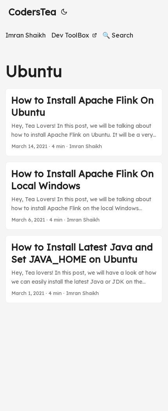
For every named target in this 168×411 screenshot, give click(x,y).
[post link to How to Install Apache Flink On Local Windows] (84, 195)
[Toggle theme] (64, 11)
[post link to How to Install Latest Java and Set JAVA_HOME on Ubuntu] (84, 269)
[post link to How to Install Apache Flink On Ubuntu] (84, 122)
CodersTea (32, 12)
